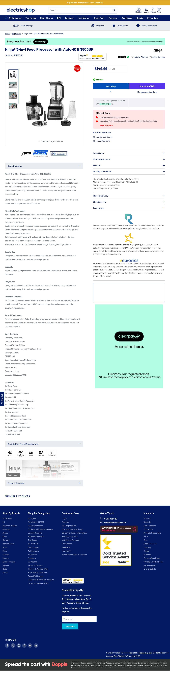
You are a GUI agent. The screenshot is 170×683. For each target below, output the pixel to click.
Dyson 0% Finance (35, 576)
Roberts (5, 558)
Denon (5, 533)
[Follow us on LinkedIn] (36, 646)
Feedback (66, 547)
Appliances (127, 18)
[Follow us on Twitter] (13, 646)
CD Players (32, 562)
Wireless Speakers (36, 536)
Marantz (5, 540)
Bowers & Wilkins (9, 525)
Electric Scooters (35, 525)
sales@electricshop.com (115, 522)
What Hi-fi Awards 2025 (38, 569)
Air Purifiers (33, 544)
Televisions (31, 18)
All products (16, 34)
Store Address (150, 525)
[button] (140, 57)
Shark (4, 572)
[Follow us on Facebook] (7, 646)
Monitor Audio (8, 544)
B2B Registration (69, 525)
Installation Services (70, 540)
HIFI (59, 18)
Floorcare (113, 18)
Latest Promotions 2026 (38, 583)
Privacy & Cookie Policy (153, 562)
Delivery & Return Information (74, 533)
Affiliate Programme (152, 533)
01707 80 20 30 (110, 519)
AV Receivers (33, 551)
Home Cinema (46, 18)
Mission (5, 565)
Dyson (4, 547)
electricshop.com (145, 653)
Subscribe (70, 626)
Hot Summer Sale (149, 25)
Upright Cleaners (35, 533)
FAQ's (146, 536)
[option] (85, 41)
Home (7, 34)
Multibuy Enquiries (69, 536)
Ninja (4, 569)
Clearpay (100, 25)
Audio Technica (8, 562)
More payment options (147, 92)
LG (3, 522)
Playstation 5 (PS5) (36, 522)
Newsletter (66, 551)
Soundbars (32, 554)
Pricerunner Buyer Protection (74, 554)
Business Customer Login (72, 529)
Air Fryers (32, 518)
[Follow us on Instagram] (18, 646)
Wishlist (147, 518)
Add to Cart (111, 86)
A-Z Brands (7, 518)
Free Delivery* (27, 25)
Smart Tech (99, 18)
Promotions (152, 18)
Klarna (146, 551)
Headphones (83, 18)
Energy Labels (150, 569)
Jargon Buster (150, 565)
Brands (140, 18)
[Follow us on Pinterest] (24, 646)
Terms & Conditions (152, 558)
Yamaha (5, 554)
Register (65, 522)
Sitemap (147, 554)
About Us (147, 522)
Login (64, 518)
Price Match (123, 25)
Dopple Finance (150, 544)
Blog (145, 540)
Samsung (6, 529)
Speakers (69, 18)
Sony (4, 536)
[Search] (114, 10)
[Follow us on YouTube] (30, 646)
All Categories (15, 18)
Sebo (4, 551)
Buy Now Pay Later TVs (37, 572)
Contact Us (148, 529)
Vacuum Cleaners (35, 565)
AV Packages (33, 547)
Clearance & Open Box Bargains (41, 580)
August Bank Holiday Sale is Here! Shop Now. (85, 2)
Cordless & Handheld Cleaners (40, 529)
